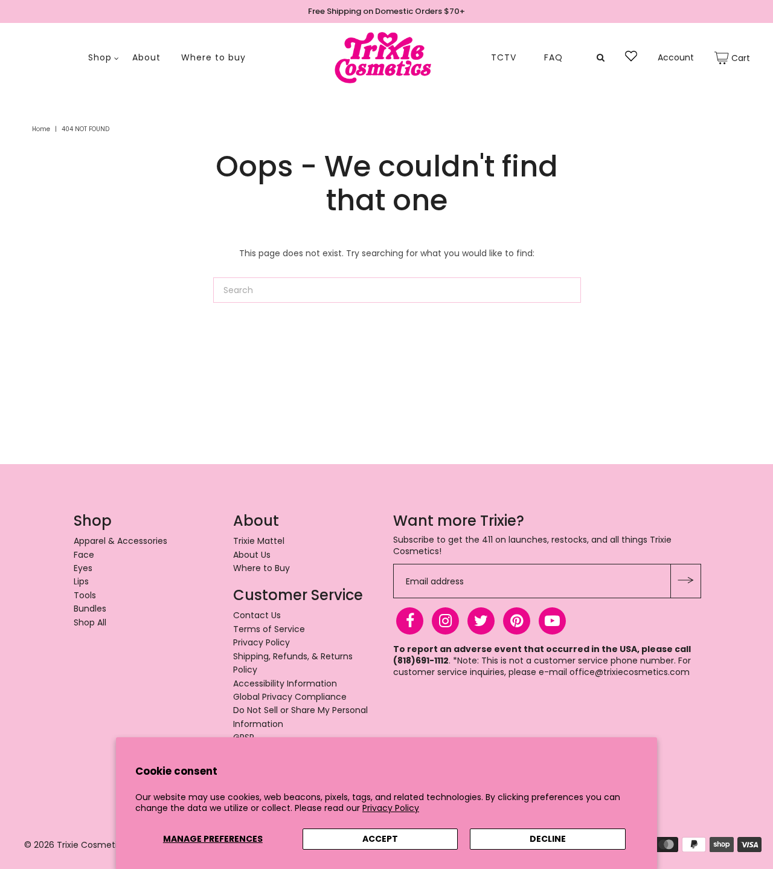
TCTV (503, 57)
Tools (85, 595)
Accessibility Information (285, 683)
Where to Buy (261, 568)
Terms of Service (269, 629)
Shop (100, 57)
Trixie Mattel (258, 541)
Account (676, 57)
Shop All (90, 622)
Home (41, 129)
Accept (380, 839)
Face (84, 555)
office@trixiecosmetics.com (629, 672)
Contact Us (257, 615)
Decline (548, 839)
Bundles (90, 608)
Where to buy (213, 57)
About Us (252, 555)
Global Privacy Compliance (290, 697)
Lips (81, 581)
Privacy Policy (390, 808)
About (146, 57)
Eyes (83, 568)
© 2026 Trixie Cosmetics (75, 845)
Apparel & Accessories (120, 541)
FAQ (553, 57)
